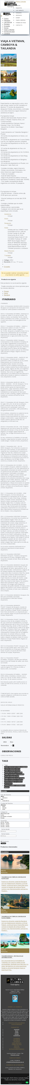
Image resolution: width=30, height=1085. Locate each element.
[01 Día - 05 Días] (15, 822)
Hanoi (6, 293)
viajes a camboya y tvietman (13, 780)
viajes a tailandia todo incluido (14, 778)
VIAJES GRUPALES (16, 1043)
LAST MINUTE (16, 1040)
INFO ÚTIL (16, 1046)
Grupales (19, 15)
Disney (18, 18)
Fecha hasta (5, 834)
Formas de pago (21, 22)
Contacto (19, 25)
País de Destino (6, 795)
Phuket (6, 291)
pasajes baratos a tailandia (13, 772)
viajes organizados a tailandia (14, 774)
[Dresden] (15, 808)
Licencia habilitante (16, 1024)
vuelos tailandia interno (12, 769)
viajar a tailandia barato (12, 771)
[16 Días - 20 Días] (15, 826)
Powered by (15, 1083)
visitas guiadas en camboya (13, 782)
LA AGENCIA (17, 1038)
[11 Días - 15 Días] (15, 825)
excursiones (8, 784)
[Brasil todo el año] (15, 813)
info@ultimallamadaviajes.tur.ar (15, 1062)
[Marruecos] (15, 798)
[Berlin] (15, 806)
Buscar (3, 843)
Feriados (19, 13)
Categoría (4, 812)
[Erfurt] (15, 809)
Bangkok (7, 295)
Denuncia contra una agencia (17, 1022)
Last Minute (20, 10)
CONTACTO (17, 1047)
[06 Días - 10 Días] (15, 824)
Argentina (16, 1029)
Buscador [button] (4, 791)
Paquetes (19, 8)
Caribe (16, 1032)
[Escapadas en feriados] (15, 816)
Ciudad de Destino (7, 803)
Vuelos (18, 5)
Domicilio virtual (15, 1055)
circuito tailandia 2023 (11, 776)
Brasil (16, 1031)
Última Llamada (21, 2)
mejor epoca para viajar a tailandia (16, 767)
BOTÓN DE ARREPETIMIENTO (16, 1049)
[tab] (15, 852)
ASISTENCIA (17, 1041)
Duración (4, 821)
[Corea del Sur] (15, 801)
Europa (17, 1034)
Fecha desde (5, 829)
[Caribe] (15, 815)
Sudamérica (16, 1035)
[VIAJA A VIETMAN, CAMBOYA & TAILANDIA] (15, 60)
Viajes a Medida (20, 20)
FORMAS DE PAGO (17, 1044)
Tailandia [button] (5, 852)
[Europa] (15, 818)
